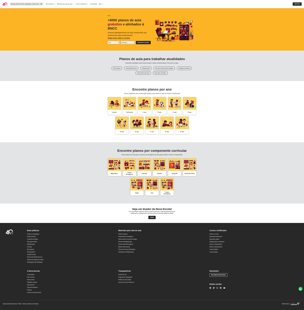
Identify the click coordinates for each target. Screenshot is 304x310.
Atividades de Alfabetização (126, 252)
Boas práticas (50, 4)
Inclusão (29, 246)
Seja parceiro (31, 284)
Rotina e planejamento (215, 246)
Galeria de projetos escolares (35, 259)
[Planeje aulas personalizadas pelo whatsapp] (300, 289)
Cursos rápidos (213, 249)
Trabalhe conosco (32, 282)
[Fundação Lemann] (295, 303)
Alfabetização (146, 68)
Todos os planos (122, 234)
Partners (29, 290)
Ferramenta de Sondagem (125, 236)
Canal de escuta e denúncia (126, 282)
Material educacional (124, 246)
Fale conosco (31, 277)
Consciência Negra (32, 239)
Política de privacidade (124, 279)
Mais (100, 4)
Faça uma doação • (32, 287)
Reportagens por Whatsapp (35, 262)
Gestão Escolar (31, 254)
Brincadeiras (116, 68)
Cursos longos (213, 252)
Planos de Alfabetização (125, 241)
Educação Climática (160, 73)
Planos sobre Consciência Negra (127, 239)
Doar (152, 217)
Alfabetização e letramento (216, 241)
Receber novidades (218, 275)
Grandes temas (31, 236)
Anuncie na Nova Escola (34, 292)
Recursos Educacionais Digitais (164, 68)
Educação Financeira (143, 73)
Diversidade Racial (131, 68)
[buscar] (41, 4)
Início (109, 15)
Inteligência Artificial (184, 68)
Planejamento (31, 252)
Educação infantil (32, 241)
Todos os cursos (214, 234)
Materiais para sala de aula (65, 4)
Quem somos (31, 279)
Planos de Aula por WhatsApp (127, 249)
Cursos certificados (81, 4)
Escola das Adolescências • (35, 257)
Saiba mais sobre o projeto (119, 38)
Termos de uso (122, 274)
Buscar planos (143, 42)
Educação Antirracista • (216, 236)
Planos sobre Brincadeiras (125, 244)
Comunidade (93, 4)
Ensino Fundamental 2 (215, 244)
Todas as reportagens (33, 234)
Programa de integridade (125, 277)
